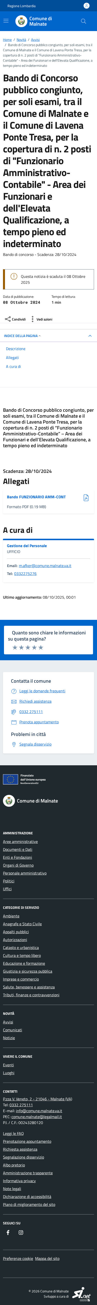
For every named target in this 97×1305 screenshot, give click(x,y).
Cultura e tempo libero (22, 955)
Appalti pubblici (16, 932)
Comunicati (12, 1030)
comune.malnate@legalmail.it (36, 1117)
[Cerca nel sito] (84, 21)
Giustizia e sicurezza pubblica (27, 971)
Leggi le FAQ (13, 1133)
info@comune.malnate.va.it (39, 1111)
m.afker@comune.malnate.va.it (45, 566)
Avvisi (8, 1022)
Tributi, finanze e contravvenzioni (31, 995)
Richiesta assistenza (20, 1149)
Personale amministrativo (25, 873)
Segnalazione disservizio (23, 1157)
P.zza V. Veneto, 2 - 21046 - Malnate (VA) (37, 1099)
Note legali (12, 1189)
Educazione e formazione (24, 963)
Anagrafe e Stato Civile (22, 924)
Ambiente (11, 916)
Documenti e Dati (17, 849)
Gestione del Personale (27, 546)
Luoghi (8, 1073)
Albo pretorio (14, 1165)
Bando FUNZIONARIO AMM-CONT (36, 497)
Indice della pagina (21, 335)
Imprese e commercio (21, 979)
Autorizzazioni (15, 940)
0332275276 (25, 573)
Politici (8, 881)
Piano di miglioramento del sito (29, 1204)
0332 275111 (21, 1105)
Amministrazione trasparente (28, 1173)
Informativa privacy (19, 1181)
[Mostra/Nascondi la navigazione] (6, 21)
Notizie (9, 1038)
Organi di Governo (18, 865)
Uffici (7, 889)
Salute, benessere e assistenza (29, 987)
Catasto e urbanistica (21, 947)
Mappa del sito (47, 1258)
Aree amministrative (20, 841)
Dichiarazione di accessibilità (27, 1196)
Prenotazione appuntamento (27, 1141)
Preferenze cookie (18, 1258)
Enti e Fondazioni (17, 857)
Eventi (8, 1065)
